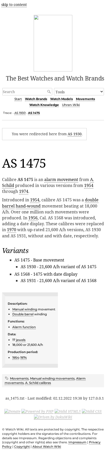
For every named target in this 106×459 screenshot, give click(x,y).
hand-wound (28, 206)
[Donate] (12, 411)
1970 (11, 229)
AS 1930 (20, 113)
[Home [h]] (53, 42)
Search (49, 91)
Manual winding (24, 309)
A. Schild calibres (38, 383)
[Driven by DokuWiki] (53, 416)
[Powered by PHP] (37, 411)
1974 (23, 191)
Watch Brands (36, 99)
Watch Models (61, 99)
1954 (88, 185)
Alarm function (24, 327)
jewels (20, 340)
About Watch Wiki (46, 446)
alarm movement (61, 179)
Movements (85, 99)
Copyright (22, 446)
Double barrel (22, 314)
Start (18, 99)
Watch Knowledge (44, 105)
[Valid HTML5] (68, 411)
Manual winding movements (52, 378)
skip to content (14, 4)
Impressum (77, 442)
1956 (33, 218)
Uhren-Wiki (71, 105)
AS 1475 (34, 113)
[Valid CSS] (92, 411)
